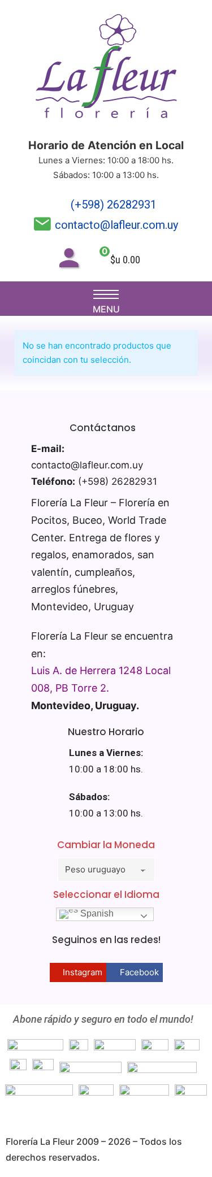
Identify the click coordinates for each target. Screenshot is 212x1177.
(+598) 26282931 (114, 204)
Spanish (96, 913)
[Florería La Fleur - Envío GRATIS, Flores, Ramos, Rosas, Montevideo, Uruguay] (106, 69)
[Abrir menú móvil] (106, 294)
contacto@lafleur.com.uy (116, 225)
